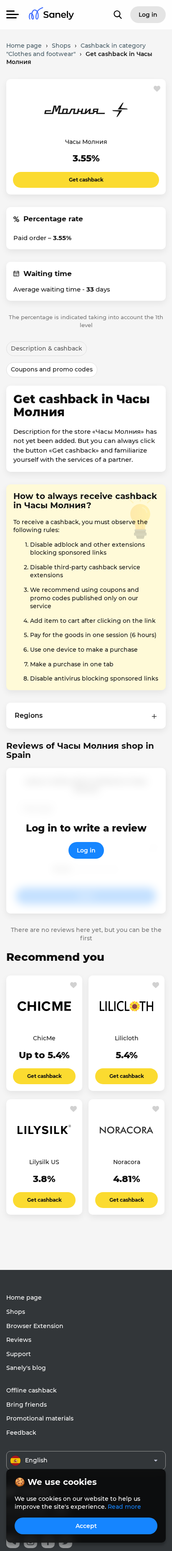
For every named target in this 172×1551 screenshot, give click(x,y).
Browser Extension (34, 1326)
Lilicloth (127, 1038)
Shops (15, 1312)
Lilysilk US (44, 1162)
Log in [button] (148, 14)
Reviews (18, 1340)
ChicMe (44, 1038)
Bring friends (26, 1404)
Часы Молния (86, 142)
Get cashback (86, 180)
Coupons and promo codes (52, 369)
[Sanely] (51, 15)
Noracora (126, 1162)
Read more (124, 1506)
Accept (86, 1526)
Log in (86, 850)
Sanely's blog (26, 1368)
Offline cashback (31, 1390)
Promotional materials (39, 1418)
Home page (24, 1297)
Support (18, 1354)
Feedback (21, 1432)
